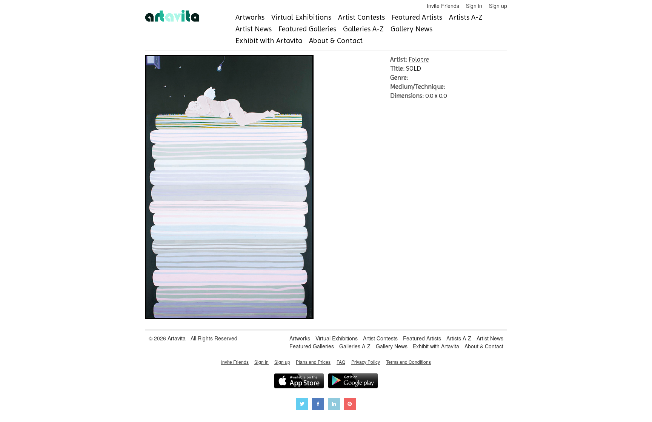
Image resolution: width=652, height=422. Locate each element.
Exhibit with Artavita (268, 40)
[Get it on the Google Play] (353, 381)
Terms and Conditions (408, 362)
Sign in (474, 5)
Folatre (419, 59)
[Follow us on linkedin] (334, 405)
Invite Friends (443, 5)
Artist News (253, 29)
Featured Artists (417, 17)
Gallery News (411, 29)
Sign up (498, 5)
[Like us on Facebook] (318, 405)
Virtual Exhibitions (301, 17)
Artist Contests (361, 17)
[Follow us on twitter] (302, 405)
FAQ (341, 362)
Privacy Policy (365, 362)
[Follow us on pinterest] (350, 405)
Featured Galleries (307, 29)
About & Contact (336, 40)
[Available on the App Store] (299, 381)
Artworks (249, 17)
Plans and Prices (313, 362)
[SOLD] (229, 317)
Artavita (177, 338)
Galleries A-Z (363, 29)
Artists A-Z (466, 17)
